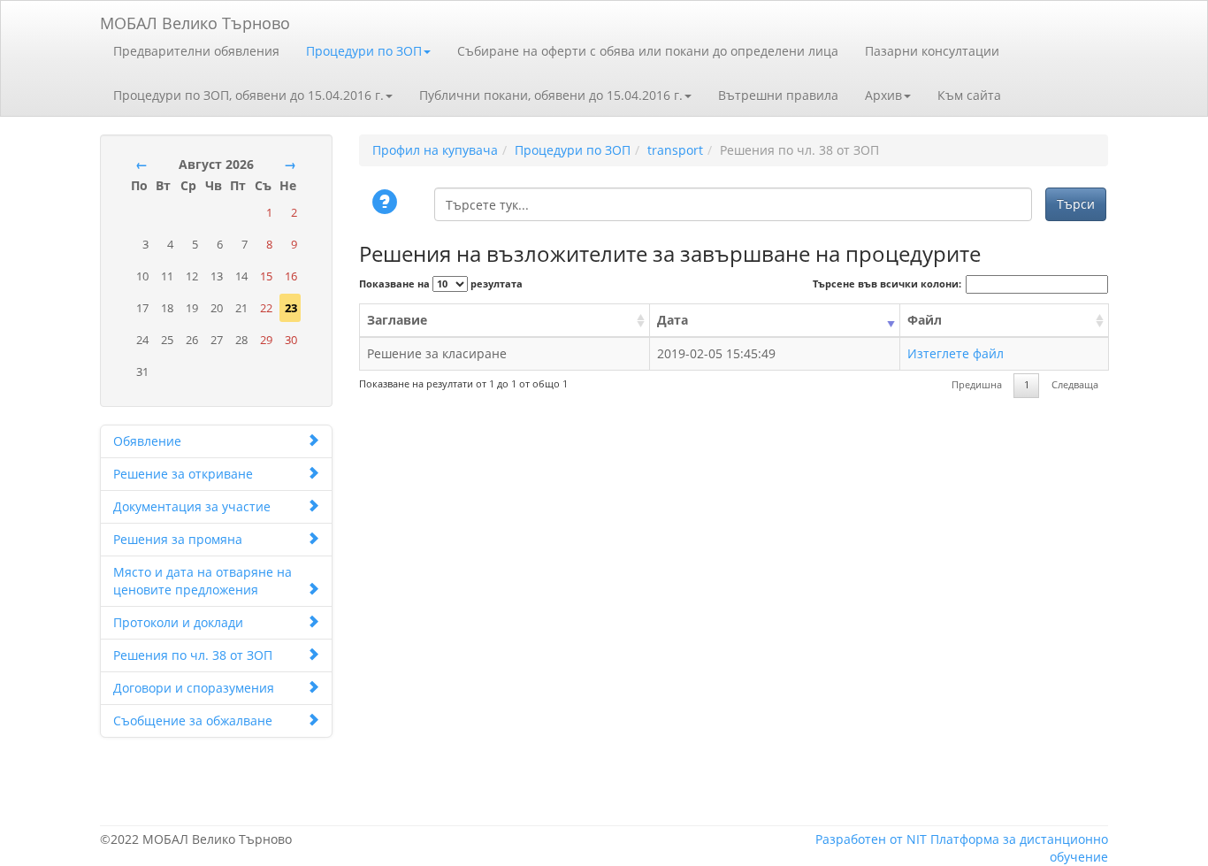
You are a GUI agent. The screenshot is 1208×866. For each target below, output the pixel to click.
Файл (924, 319)
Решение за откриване (183, 473)
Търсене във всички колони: (887, 284)
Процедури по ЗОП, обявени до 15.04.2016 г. (248, 95)
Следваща (1074, 385)
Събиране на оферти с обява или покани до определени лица (647, 50)
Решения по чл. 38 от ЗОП (192, 655)
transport (675, 150)
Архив (883, 95)
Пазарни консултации (932, 50)
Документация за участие (192, 506)
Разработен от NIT (871, 839)
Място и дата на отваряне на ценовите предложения (202, 580)
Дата (672, 319)
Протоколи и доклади (178, 622)
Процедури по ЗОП (364, 50)
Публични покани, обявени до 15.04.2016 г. (551, 95)
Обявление (147, 441)
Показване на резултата (441, 284)
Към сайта (969, 95)
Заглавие (397, 319)
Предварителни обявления (196, 50)
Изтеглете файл (955, 353)
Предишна (977, 385)
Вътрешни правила (778, 95)
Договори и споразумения (193, 687)
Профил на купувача (435, 150)
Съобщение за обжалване (192, 720)
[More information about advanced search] (387, 203)
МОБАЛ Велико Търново (195, 19)
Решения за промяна (177, 539)
